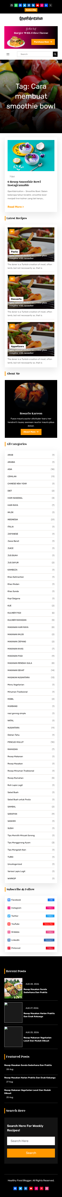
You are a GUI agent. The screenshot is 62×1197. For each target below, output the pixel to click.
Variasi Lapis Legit (16, 871)
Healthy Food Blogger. (20, 1180)
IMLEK (10, 512)
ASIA (10, 469)
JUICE (10, 548)
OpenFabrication (31, 18)
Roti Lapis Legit (15, 785)
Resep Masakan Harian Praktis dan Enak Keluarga (39, 1015)
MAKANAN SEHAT (16, 670)
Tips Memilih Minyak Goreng (21, 835)
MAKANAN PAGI (15, 656)
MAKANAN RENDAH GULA (20, 663)
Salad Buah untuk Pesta (19, 799)
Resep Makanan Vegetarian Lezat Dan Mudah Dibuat (37, 1039)
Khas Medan (13, 584)
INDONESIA (13, 519)
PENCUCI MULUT (16, 742)
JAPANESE (13, 534)
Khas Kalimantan (16, 577)
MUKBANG (12, 706)
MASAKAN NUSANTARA (19, 677)
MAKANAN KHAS (15, 649)
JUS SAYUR (13, 562)
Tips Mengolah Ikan (17, 850)
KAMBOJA (12, 570)
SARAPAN (12, 814)
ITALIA (11, 527)
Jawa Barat (13, 541)
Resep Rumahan (15, 778)
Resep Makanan (15, 756)
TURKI (10, 857)
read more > (16, 207)
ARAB (10, 455)
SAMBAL (12, 807)
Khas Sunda (13, 591)
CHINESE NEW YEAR (17, 483)
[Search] (55, 54)
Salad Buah (13, 792)
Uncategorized (15, 864)
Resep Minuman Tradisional (21, 771)
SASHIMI (12, 821)
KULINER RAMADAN (17, 620)
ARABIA (11, 462)
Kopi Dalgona (14, 598)
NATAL (11, 720)
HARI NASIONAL (15, 498)
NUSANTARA (13, 728)
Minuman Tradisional (18, 692)
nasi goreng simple (17, 713)
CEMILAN (12, 476)
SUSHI (10, 828)
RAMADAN (13, 749)
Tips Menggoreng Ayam (19, 842)
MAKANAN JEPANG (17, 641)
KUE (9, 605)
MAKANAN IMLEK (16, 634)
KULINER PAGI (14, 613)
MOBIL (11, 699)
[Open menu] (8, 54)
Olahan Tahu (13, 735)
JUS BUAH (13, 555)
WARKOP (12, 878)
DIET (10, 491)
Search (31, 1153)
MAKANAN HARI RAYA (18, 627)
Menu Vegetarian (16, 684)
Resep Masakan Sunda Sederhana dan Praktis (35, 991)
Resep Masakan (15, 763)
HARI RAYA (13, 505)
